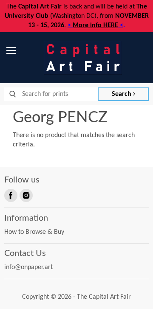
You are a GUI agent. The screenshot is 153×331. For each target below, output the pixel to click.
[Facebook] (10, 194)
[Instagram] (25, 194)
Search (122, 94)
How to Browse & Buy (34, 232)
